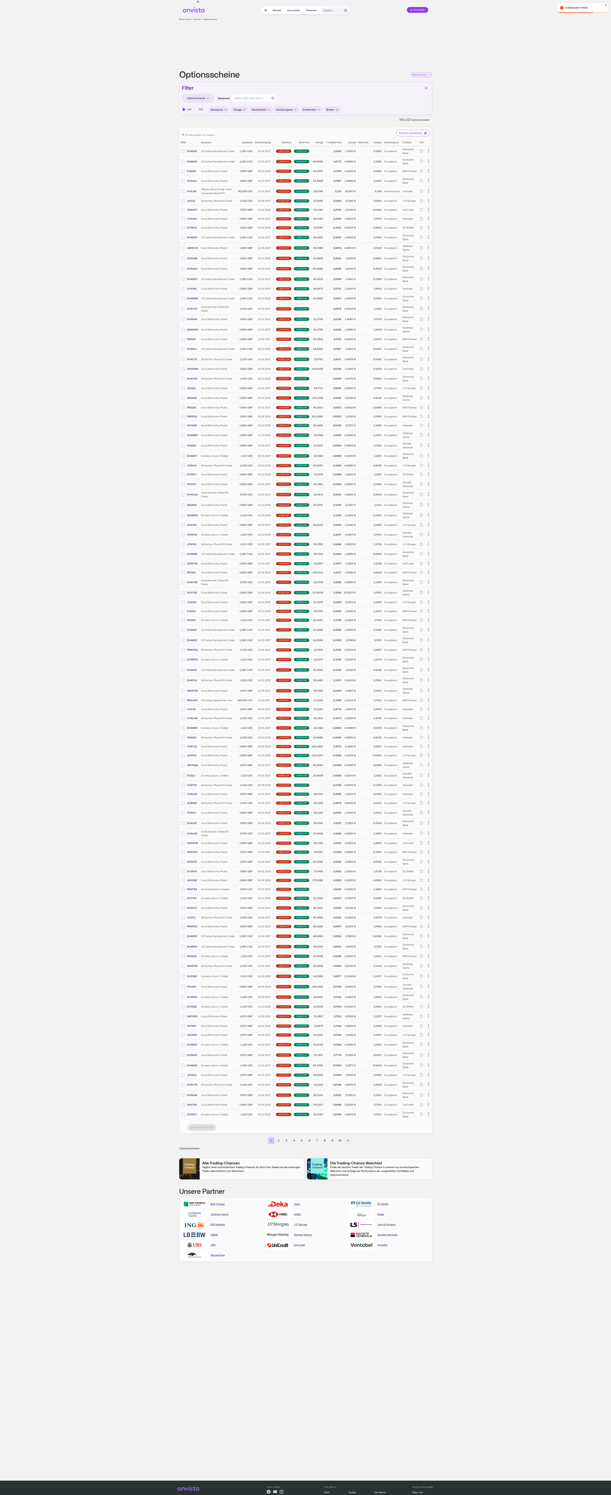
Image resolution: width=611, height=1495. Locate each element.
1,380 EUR (301, 629)
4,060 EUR (283, 534)
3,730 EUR (301, 917)
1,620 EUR (301, 209)
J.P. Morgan (300, 1224)
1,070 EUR (283, 907)
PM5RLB (192, 416)
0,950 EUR (301, 602)
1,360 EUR (283, 629)
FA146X (191, 986)
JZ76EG (191, 1075)
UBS (213, 1245)
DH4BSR (192, 728)
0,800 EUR (301, 474)
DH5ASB (192, 258)
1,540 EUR (301, 690)
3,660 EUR (283, 718)
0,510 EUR (301, 1025)
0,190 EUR (283, 880)
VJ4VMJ (192, 218)
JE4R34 (191, 755)
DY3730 (191, 898)
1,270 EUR (301, 640)
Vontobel (382, 1245)
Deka (297, 1204)
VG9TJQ (192, 746)
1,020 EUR (283, 794)
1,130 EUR (301, 936)
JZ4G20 (191, 602)
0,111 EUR (301, 592)
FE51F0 (191, 484)
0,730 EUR (301, 1095)
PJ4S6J (191, 611)
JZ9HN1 (192, 544)
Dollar (352, 1492)
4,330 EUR (283, 649)
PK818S (191, 407)
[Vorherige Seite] (263, 1140)
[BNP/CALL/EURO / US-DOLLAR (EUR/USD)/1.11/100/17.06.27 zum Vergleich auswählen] (183, 620)
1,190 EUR (283, 946)
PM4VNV (192, 852)
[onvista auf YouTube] (275, 1492)
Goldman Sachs (220, 1214)
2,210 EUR (301, 388)
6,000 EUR (283, 889)
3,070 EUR (283, 898)
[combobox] (254, 98)
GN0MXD (192, 515)
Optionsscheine (210, 19)
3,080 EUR (301, 898)
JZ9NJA (192, 465)
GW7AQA (192, 765)
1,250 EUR (283, 640)
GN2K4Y (192, 505)
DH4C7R (192, 1084)
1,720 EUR (301, 1034)
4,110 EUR (283, 997)
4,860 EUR (301, 1044)
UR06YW (192, 563)
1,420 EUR (301, 319)
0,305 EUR (283, 397)
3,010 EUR (283, 737)
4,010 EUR (283, 727)
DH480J (192, 349)
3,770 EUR (301, 1114)
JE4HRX (192, 525)
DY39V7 (192, 474)
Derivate (197, 19)
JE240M (192, 1035)
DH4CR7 (192, 308)
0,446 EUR (283, 1016)
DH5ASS (192, 1055)
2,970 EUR (283, 465)
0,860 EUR (301, 368)
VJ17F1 (191, 917)
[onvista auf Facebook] (269, 1492)
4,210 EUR (301, 200)
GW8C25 (192, 248)
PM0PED (192, 926)
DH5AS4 (192, 319)
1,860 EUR (283, 237)
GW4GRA (192, 329)
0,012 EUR (301, 191)
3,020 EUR (283, 1006)
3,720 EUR (301, 378)
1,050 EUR (283, 227)
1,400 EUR (283, 319)
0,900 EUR (301, 823)
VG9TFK (192, 785)
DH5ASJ (192, 181)
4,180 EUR (283, 200)
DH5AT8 (192, 861)
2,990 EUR (301, 465)
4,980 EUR (283, 775)
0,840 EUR (283, 368)
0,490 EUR (283, 1025)
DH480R (192, 237)
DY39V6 (192, 227)
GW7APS (192, 1016)
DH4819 (192, 670)
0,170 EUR (283, 572)
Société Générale (387, 1234)
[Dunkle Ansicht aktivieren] (198, 1)
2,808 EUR (301, 515)
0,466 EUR (301, 1016)
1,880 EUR (301, 237)
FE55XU (191, 445)
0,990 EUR (283, 812)
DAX (327, 1492)
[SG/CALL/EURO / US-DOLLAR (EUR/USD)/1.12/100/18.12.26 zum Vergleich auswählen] (183, 535)
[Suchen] (345, 10)
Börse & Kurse (185, 19)
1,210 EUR (283, 861)
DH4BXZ (192, 1044)
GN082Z (192, 398)
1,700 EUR (283, 1034)
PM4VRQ (192, 650)
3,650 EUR (301, 544)
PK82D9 (192, 956)
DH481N (192, 161)
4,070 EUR (301, 534)
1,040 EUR (301, 794)
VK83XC (192, 737)
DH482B (192, 554)
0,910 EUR (283, 1055)
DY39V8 (192, 871)
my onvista (293, 10)
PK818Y (191, 339)
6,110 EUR (283, 700)
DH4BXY (192, 456)
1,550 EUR (283, 407)
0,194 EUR (301, 746)
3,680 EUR (301, 718)
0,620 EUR (283, 504)
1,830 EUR (283, 348)
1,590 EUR (283, 171)
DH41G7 (192, 823)
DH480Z (192, 640)
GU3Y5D (192, 592)
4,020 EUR (301, 727)
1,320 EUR (301, 669)
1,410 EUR (283, 329)
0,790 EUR (283, 474)
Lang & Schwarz (386, 1224)
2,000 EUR (283, 494)
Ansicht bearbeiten (410, 133)
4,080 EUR (283, 359)
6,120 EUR (301, 700)
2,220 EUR (283, 582)
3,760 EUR (283, 1114)
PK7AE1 (191, 572)
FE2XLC (191, 812)
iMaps (380, 1214)
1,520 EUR (283, 690)
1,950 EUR (283, 151)
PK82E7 (191, 620)
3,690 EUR (301, 802)
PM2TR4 (192, 889)
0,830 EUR (301, 435)
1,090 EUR (283, 268)
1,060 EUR (301, 227)
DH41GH (192, 268)
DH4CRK (192, 582)
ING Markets (218, 1224)
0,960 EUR (283, 765)
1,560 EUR (301, 407)
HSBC (297, 1214)
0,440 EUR (283, 755)
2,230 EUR (283, 445)
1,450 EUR (283, 288)
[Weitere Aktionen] (428, 151)
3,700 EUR (283, 378)
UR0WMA (193, 369)
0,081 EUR (283, 592)
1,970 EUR (301, 151)
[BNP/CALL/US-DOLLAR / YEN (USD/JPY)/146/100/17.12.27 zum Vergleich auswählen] (183, 700)
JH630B (192, 880)
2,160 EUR (301, 339)
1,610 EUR (301, 563)
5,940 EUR (301, 620)
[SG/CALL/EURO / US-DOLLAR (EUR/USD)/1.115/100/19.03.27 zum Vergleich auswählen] (183, 776)
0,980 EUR (301, 765)
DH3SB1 (192, 976)
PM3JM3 (192, 700)
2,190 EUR (283, 388)
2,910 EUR (301, 976)
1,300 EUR (283, 669)
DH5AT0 (192, 908)
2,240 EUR (301, 445)
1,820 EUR (301, 180)
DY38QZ (192, 1006)
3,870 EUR (283, 1065)
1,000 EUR (301, 812)
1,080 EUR (283, 926)
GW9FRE (192, 690)
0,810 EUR (283, 435)
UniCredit (299, 1245)
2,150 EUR (301, 308)
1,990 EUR (283, 161)
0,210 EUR (301, 880)
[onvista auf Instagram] (281, 1492)
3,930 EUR (283, 680)
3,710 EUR (284, 917)
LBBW (214, 1234)
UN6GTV (192, 209)
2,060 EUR (283, 218)
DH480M (192, 298)
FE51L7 (191, 775)
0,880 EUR (283, 416)
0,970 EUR (283, 843)
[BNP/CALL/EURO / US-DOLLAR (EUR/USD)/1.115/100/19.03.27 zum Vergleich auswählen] (183, 956)
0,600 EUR (283, 871)
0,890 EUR (301, 416)
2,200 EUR (283, 785)
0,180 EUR (301, 572)
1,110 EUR (301, 268)
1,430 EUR (301, 329)
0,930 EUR (283, 602)
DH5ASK (192, 1095)
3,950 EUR (301, 680)
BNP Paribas (218, 1204)
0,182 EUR (283, 746)
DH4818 (192, 151)
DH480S (192, 936)
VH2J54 (191, 191)
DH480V (192, 946)
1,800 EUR (283, 180)
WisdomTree (218, 1255)
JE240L (191, 388)
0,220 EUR (301, 986)
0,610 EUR (301, 871)
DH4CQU (192, 494)
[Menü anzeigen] (265, 10)
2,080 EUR (301, 218)
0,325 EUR (301, 397)
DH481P (192, 630)
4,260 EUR (301, 659)
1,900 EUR (283, 279)
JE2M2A (192, 803)
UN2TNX (192, 1104)
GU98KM (192, 435)
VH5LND (192, 833)
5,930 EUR (283, 620)
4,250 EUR (283, 659)
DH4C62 (192, 378)
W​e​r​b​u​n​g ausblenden (333, 43)
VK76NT (192, 1026)
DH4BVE (192, 997)
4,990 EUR (283, 455)
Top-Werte (380, 1492)
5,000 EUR (301, 455)
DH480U (192, 279)
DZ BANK (382, 1204)
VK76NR (192, 425)
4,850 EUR (283, 1044)
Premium (311, 10)
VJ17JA (191, 709)
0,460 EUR (301, 755)
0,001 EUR (283, 191)
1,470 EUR (301, 288)
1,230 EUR (301, 861)
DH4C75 (192, 359)
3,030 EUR (301, 737)
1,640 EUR (301, 258)
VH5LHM (192, 718)
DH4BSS (192, 1065)
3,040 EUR (301, 1084)
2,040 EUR (301, 247)
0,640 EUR (301, 504)
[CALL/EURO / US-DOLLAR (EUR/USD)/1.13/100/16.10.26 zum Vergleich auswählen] (183, 515)
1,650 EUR (301, 852)
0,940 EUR (283, 611)
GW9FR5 (192, 966)
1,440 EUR (301, 553)
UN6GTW (192, 843)
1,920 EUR (301, 279)
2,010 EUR (301, 161)
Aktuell (277, 10)
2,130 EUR (283, 308)
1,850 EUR (301, 348)
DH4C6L (192, 680)
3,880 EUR (301, 1065)
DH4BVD (192, 659)
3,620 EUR (283, 544)
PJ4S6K (191, 171)
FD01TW (192, 534)
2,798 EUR (284, 515)
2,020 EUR (283, 247)
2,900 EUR (283, 976)
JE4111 (191, 201)
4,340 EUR (301, 649)
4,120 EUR (301, 997)
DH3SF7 (192, 1114)
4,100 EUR (301, 359)
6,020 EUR (301, 889)
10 (340, 1140)
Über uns (417, 1492)
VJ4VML (192, 288)
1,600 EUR (301, 171)
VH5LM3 (192, 794)
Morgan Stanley (303, 1234)
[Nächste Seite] (348, 1140)
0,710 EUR (283, 1095)
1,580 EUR (283, 709)
